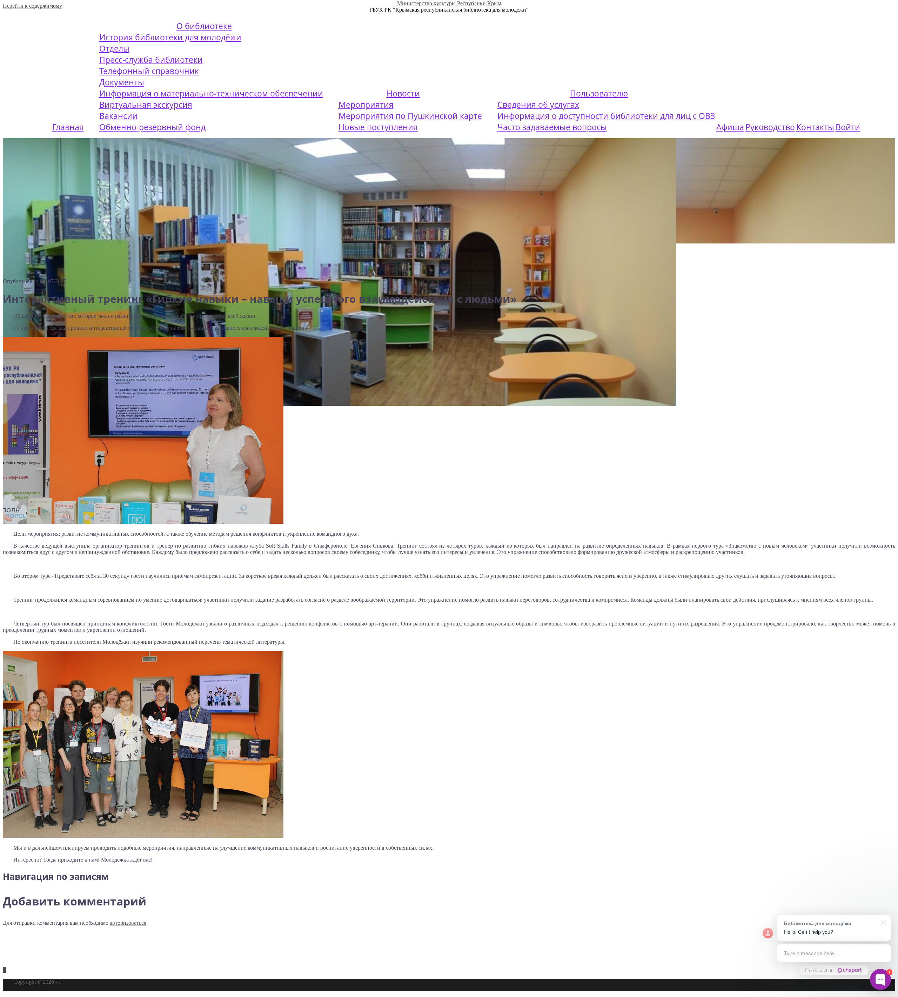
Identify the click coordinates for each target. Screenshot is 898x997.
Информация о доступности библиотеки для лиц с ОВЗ (606, 115)
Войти (848, 127)
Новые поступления (378, 127)
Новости (403, 93)
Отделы (114, 48)
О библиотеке (204, 26)
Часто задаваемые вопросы (552, 127)
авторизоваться (128, 923)
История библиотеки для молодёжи (170, 37)
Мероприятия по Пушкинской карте (410, 115)
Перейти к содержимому (32, 6)
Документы (121, 82)
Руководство (770, 127)
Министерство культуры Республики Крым (449, 3)
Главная (68, 127)
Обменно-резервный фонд (152, 127)
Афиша (730, 127)
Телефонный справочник (149, 70)
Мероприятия (366, 104)
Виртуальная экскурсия (145, 104)
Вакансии (118, 115)
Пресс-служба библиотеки (151, 59)
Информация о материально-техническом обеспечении (211, 93)
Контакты (815, 127)
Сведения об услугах (538, 104)
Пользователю (599, 93)
